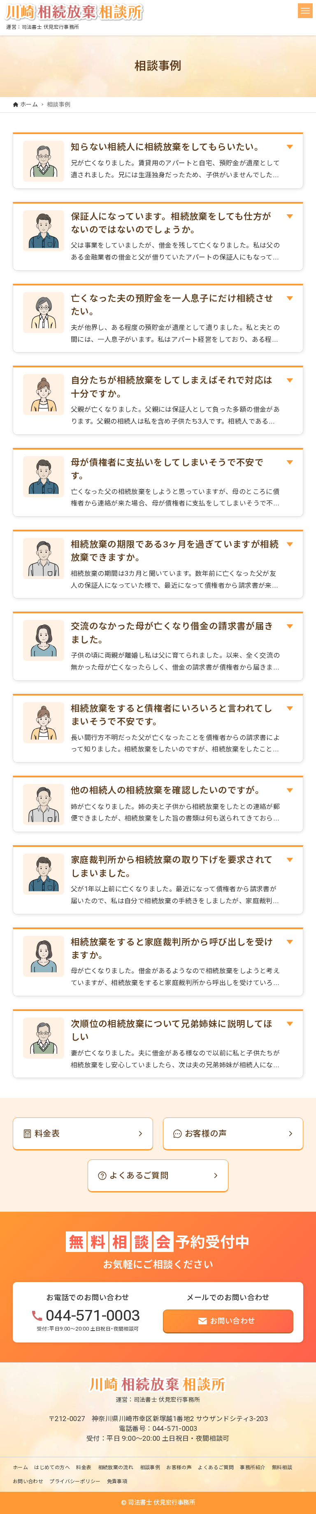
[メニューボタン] (305, 10)
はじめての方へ (52, 1467)
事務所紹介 (252, 1467)
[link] (83, 1134)
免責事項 (117, 1481)
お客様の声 (179, 1467)
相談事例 (150, 1467)
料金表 (83, 1467)
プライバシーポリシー (74, 1481)
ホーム (20, 1467)
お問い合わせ (28, 1481)
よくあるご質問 (216, 1467)
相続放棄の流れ (116, 1467)
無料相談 (282, 1467)
